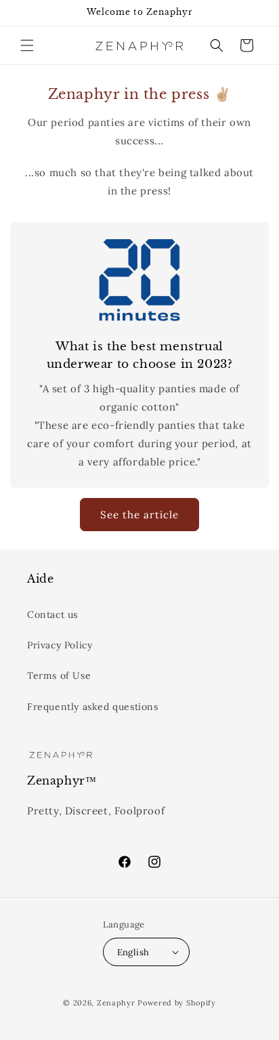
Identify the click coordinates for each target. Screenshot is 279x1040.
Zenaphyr (117, 1002)
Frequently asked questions (92, 707)
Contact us (52, 614)
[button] (27, 45)
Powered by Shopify (176, 1002)
